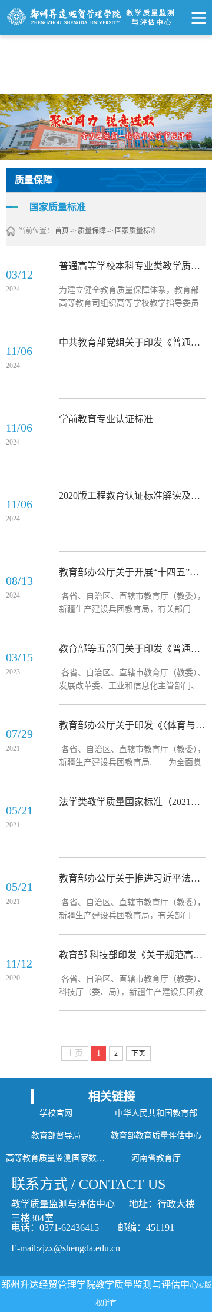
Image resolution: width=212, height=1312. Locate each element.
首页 (62, 231)
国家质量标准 (136, 231)
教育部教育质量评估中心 (156, 1135)
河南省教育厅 (156, 1158)
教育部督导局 (56, 1135)
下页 (138, 1053)
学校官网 (55, 1113)
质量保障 (92, 231)
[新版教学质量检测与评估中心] (106, 17)
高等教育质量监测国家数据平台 (56, 1158)
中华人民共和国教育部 (156, 1113)
